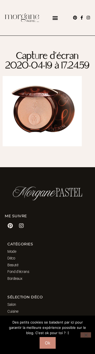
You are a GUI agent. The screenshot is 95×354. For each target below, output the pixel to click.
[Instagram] (88, 18)
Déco (11, 258)
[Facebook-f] (82, 18)
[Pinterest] (75, 18)
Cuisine (12, 311)
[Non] (85, 335)
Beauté (12, 265)
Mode (11, 251)
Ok (47, 343)
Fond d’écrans (18, 271)
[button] (55, 17)
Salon (11, 304)
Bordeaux (14, 278)
